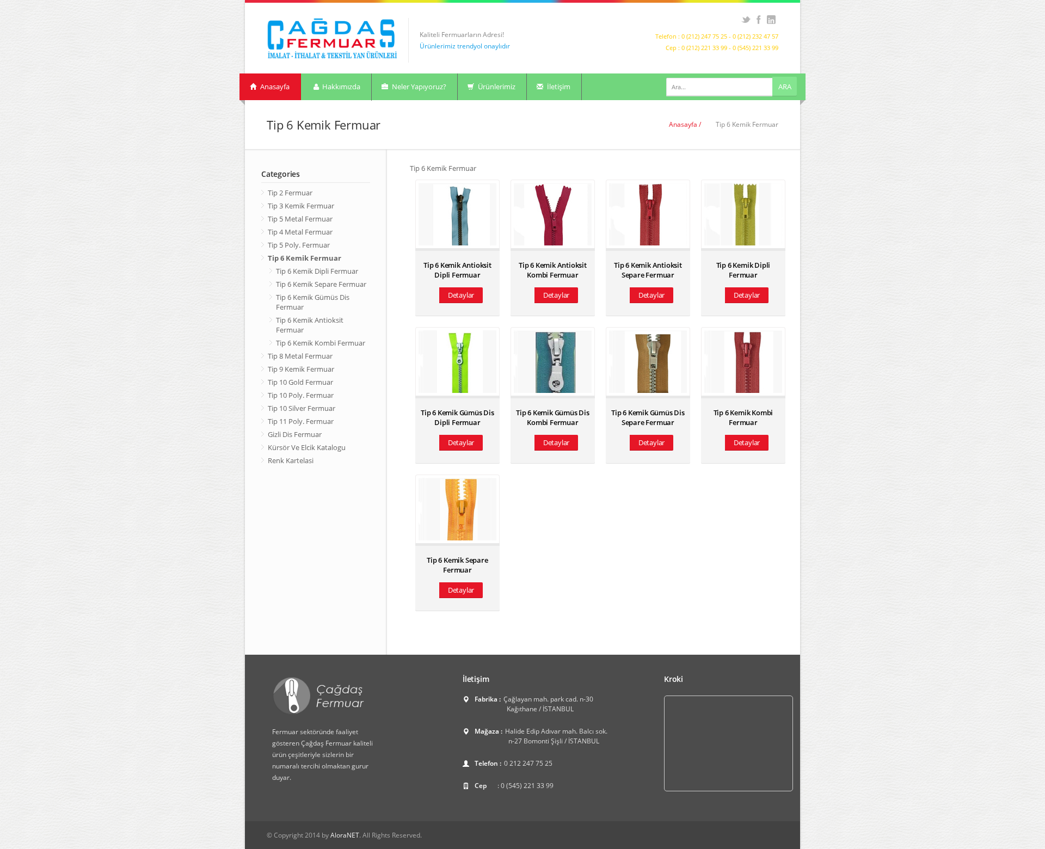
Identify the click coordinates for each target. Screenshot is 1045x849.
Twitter (746, 19)
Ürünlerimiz (495, 86)
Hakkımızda (340, 86)
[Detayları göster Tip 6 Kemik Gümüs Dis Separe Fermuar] (648, 361)
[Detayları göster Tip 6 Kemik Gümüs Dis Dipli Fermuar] (457, 361)
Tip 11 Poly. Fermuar (301, 421)
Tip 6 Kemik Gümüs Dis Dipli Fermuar (457, 417)
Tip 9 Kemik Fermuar (301, 369)
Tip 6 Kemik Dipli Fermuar (317, 271)
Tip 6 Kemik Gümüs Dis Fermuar (312, 302)
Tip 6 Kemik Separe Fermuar (321, 284)
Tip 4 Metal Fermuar (300, 232)
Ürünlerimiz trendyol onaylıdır (465, 46)
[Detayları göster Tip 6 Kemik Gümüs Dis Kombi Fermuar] (553, 361)
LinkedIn (771, 19)
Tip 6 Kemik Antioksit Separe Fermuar (648, 270)
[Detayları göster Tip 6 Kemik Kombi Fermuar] (743, 361)
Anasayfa (274, 86)
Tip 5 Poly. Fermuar (299, 245)
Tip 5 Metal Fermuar (300, 219)
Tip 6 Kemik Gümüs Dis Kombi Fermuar (552, 417)
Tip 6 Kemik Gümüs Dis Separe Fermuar (648, 417)
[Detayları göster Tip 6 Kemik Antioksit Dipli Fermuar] (457, 214)
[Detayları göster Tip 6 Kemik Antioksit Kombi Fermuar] (553, 214)
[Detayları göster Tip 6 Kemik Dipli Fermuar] (743, 214)
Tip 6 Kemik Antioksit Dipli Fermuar (457, 270)
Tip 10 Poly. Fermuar (301, 395)
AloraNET (344, 835)
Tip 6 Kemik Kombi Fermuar (320, 343)
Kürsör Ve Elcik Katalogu (307, 447)
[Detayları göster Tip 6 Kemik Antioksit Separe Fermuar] (648, 214)
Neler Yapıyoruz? (418, 86)
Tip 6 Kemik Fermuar (304, 258)
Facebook (758, 19)
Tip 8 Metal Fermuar (300, 356)
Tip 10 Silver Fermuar (301, 408)
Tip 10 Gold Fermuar (300, 382)
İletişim (557, 86)
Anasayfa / (685, 124)
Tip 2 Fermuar (290, 193)
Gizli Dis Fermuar (295, 434)
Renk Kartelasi (291, 460)
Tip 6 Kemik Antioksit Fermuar (309, 325)
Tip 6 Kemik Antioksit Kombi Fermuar (553, 270)
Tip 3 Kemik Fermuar (301, 206)
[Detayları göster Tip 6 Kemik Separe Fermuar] (457, 509)
